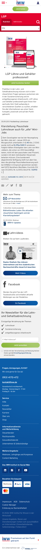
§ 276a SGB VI (20, 145)
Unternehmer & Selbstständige (15, 444)
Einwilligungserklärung (22, 353)
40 (28, 143)
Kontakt (5, 405)
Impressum (7, 502)
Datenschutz (24, 502)
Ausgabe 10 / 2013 (15, 177)
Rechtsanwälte (8, 436)
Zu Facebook (20, 303)
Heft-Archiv (17, 22)
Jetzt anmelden (20, 345)
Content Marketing (10, 458)
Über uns (6, 416)
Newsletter (7, 409)
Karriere (5, 413)
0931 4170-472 (10, 377)
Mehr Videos (20, 273)
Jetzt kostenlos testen (20, 83)
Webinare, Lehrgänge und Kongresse (17, 454)
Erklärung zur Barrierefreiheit (14, 508)
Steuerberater (8, 433)
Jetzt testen (20, 9)
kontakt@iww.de (9, 382)
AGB (15, 502)
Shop (4, 420)
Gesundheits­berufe (10, 440)
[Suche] (37, 22)
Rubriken (6, 22)
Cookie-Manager (9, 505)
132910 (34, 170)
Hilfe (4, 402)
